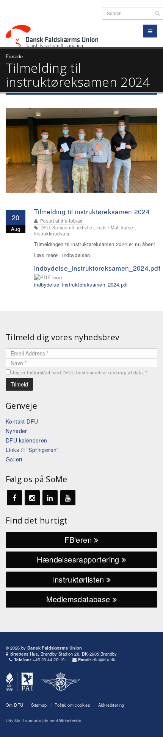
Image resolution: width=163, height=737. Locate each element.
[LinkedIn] (50, 497)
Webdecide (70, 720)
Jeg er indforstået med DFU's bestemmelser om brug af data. (79, 372)
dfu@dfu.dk (103, 659)
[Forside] (56, 22)
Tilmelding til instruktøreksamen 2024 (92, 211)
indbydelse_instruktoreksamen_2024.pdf (97, 268)
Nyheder (16, 431)
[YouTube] (67, 497)
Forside (14, 56)
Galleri (14, 459)
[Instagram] (32, 497)
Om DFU (14, 705)
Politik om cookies (72, 705)
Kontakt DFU (22, 421)
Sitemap (39, 705)
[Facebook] (14, 497)
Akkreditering (111, 705)
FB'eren (79, 539)
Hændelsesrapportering (79, 559)
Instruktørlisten (79, 579)
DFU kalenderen (26, 440)
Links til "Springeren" (32, 449)
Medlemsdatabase (79, 599)
